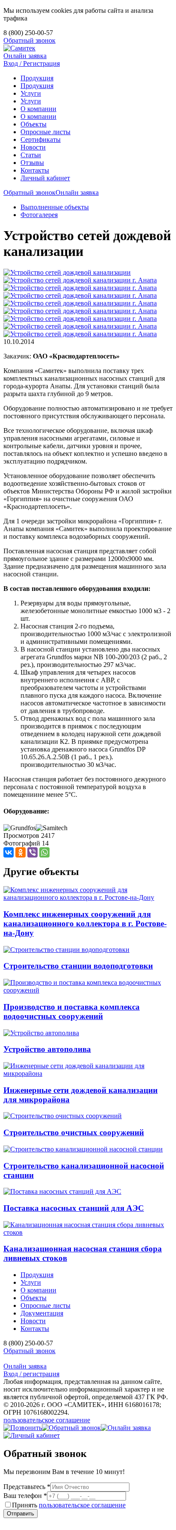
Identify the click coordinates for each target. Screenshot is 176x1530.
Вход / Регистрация (31, 63)
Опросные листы (45, 131)
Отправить (20, 1513)
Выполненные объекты (55, 207)
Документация (42, 1313)
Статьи (31, 155)
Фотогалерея (39, 214)
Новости (33, 147)
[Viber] (32, 852)
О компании (38, 108)
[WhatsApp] (44, 852)
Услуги (31, 93)
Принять (69, 1505)
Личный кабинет (45, 178)
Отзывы (32, 162)
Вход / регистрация (31, 1373)
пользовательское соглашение (46, 1420)
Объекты (34, 124)
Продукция (37, 78)
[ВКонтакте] (8, 852)
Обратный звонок (29, 40)
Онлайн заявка (25, 55)
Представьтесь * (26, 1486)
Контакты (35, 170)
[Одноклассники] (20, 852)
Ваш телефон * (25, 1495)
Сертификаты (41, 139)
